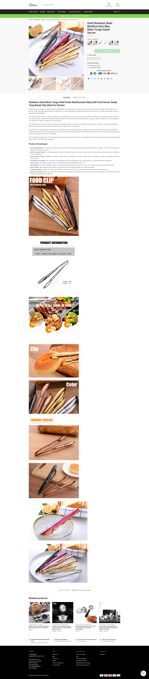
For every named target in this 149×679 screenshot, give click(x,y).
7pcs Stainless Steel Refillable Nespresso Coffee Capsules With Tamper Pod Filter (108, 627)
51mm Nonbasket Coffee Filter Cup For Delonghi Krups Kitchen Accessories (85, 627)
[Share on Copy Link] (111, 78)
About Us (54, 654)
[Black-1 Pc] (89, 43)
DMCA (54, 660)
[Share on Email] (101, 78)
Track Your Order (81, 654)
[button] (81, 49)
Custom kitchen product (83, 665)
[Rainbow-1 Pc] (105, 43)
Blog (53, 656)
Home (30, 19)
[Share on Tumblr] (104, 78)
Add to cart (107, 51)
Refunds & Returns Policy (83, 663)
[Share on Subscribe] (108, 78)
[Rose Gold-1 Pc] (111, 43)
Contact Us (55, 658)
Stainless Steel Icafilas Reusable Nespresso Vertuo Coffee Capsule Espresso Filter (61, 627)
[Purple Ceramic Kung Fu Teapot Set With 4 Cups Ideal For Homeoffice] (39, 612)
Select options (39, 634)
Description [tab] (66, 97)
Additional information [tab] (79, 97)
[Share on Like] (88, 78)
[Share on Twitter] (95, 78)
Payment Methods (81, 658)
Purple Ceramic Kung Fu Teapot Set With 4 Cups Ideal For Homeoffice (39, 626)
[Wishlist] (47, 604)
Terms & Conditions (57, 663)
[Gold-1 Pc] (95, 43)
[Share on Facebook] (91, 78)
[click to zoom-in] (56, 49)
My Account (109, 6)
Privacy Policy (56, 665)
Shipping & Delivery (81, 660)
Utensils (43, 19)
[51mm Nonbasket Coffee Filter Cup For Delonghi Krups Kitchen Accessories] (86, 612)
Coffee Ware (55, 624)
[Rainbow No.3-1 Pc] (100, 43)
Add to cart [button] (86, 634)
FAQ (77, 656)
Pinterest (102, 654)
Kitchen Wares (36, 19)
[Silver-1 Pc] (116, 43)
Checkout (117, 6)
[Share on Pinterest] (98, 78)
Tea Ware (39, 624)
